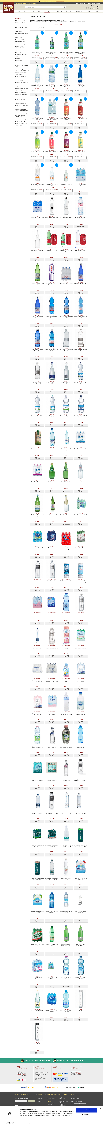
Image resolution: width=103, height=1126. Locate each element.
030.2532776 (23, 3)
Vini (19, 11)
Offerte (98, 11)
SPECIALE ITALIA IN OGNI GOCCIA (22, 106)
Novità (89, 11)
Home (76, 3)
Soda (18, 58)
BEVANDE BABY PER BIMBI (22, 34)
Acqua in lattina (21, 22)
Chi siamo (81, 3)
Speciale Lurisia (21, 103)
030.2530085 (82, 1100)
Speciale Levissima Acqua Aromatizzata (22, 110)
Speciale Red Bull (21, 76)
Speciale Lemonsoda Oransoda (21, 124)
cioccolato (20, 39)
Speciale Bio (20, 97)
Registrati (93, 3)
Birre (39, 11)
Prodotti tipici (79, 11)
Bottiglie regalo (57, 11)
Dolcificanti (20, 44)
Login (89, 3)
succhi (19, 60)
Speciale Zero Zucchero (22, 85)
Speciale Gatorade (21, 94)
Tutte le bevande (21, 16)
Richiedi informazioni (76, 1071)
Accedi (87, 8)
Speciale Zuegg (21, 119)
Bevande (47, 11)
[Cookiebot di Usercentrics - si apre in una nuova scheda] (9, 1123)
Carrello (98, 8)
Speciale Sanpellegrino (22, 66)
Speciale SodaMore (21, 113)
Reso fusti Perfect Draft (64, 1102)
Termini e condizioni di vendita (63, 1105)
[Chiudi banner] (100, 1108)
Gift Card (85, 3)
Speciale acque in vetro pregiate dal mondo (22, 69)
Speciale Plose (21, 92)
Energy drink (20, 41)
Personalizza (85, 1114)
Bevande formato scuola (20, 116)
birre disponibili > (60, 1)
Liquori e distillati (29, 11)
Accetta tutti (86, 1109)
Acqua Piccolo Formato (22, 28)
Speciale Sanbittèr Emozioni (21, 73)
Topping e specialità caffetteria (21, 79)
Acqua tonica (20, 20)
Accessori (68, 11)
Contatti (98, 3)
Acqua (19, 18)
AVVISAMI (81, 226)
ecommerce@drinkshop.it (80, 1103)
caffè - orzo (20, 37)
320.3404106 (35, 3)
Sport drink (20, 50)
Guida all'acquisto (64, 1100)
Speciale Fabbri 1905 (22, 82)
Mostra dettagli (24, 1123)
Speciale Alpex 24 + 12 (22, 121)
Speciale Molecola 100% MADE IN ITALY (22, 89)
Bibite (19, 31)
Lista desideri (92, 8)
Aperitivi (19, 25)
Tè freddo (19, 63)
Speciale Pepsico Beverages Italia (21, 100)
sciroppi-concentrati (21, 55)
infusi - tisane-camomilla (20, 47)
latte (18, 52)
